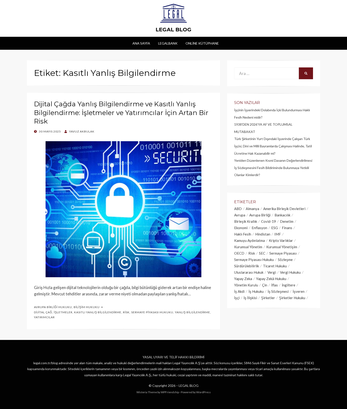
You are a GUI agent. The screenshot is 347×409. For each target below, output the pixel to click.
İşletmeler (63, 312)
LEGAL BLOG (173, 29)
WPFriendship (170, 392)
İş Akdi (239, 291)
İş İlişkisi (250, 298)
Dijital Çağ (43, 312)
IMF (277, 234)
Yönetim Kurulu (246, 285)
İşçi (237, 298)
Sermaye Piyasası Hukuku (152, 312)
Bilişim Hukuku (87, 307)
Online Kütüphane (202, 43)
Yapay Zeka (243, 279)
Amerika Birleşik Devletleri (284, 209)
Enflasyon (259, 228)
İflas (274, 285)
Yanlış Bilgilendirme (192, 312)
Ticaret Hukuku (275, 266)
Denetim (286, 221)
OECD (239, 253)
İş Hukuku (256, 291)
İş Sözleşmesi (278, 291)
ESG (274, 228)
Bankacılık (282, 215)
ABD (238, 209)
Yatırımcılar (44, 317)
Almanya (252, 209)
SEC (262, 253)
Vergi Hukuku (290, 272)
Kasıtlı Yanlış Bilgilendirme (97, 312)
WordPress (203, 392)
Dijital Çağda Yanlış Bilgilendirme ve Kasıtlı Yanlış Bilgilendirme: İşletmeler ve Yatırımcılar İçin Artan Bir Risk (121, 112)
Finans (287, 228)
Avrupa (239, 215)
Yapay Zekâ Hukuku (271, 279)
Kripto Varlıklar (281, 240)
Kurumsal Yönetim (248, 247)
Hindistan (262, 234)
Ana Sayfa (141, 43)
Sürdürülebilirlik (246, 266)
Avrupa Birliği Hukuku (53, 307)
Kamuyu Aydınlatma (249, 240)
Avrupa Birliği (260, 215)
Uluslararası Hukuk (248, 272)
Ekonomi (241, 228)
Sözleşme (285, 259)
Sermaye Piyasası (283, 253)
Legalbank (168, 43)
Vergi (271, 272)
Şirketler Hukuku (292, 298)
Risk (126, 312)
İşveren (299, 291)
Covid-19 (268, 221)
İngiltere (288, 285)
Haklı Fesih (242, 234)
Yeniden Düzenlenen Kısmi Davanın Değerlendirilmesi (273, 160)
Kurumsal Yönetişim (281, 247)
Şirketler (268, 298)
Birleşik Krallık (245, 221)
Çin (264, 285)
